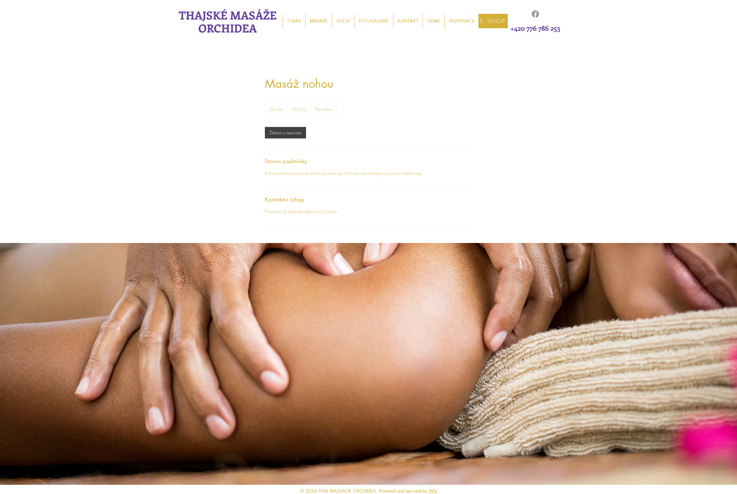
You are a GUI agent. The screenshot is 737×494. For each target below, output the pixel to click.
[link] (285, 132)
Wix (433, 491)
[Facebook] (535, 14)
